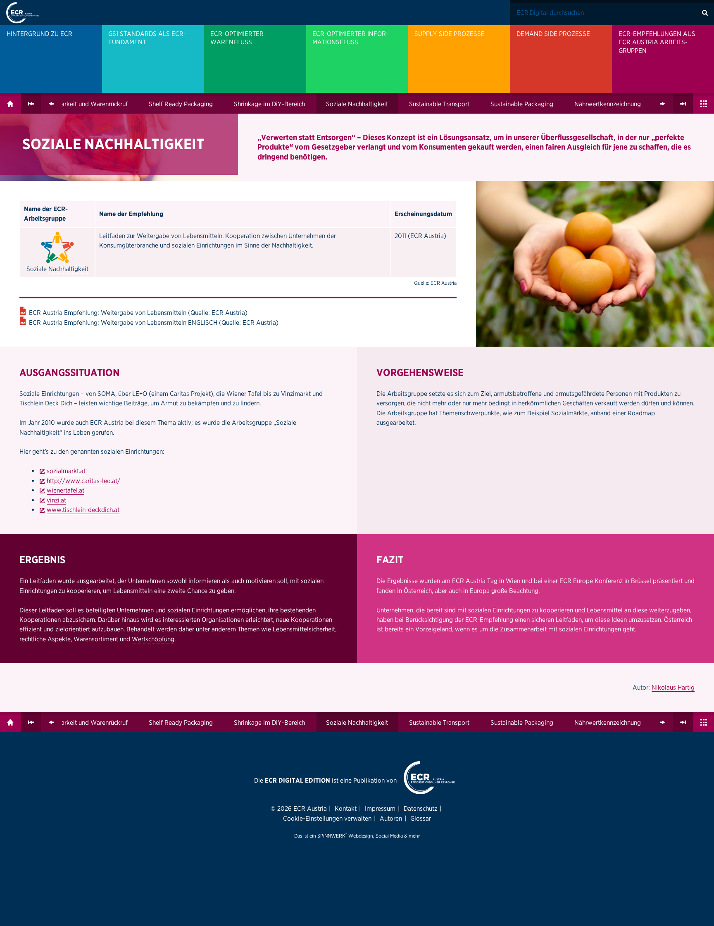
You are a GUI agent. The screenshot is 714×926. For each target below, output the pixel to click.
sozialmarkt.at (66, 471)
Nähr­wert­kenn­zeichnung (607, 104)
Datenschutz (420, 808)
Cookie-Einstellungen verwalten (327, 818)
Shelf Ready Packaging (181, 104)
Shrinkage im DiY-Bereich (269, 104)
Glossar (420, 818)
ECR (59, 209)
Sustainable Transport (439, 104)
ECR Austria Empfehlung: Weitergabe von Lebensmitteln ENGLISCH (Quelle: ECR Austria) (153, 322)
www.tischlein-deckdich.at (83, 510)
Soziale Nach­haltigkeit (357, 104)
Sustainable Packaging (521, 104)
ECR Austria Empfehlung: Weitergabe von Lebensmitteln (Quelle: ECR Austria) (138, 313)
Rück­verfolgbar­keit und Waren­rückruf (76, 104)
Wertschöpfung (153, 639)
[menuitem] (51, 59)
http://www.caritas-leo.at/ (83, 481)
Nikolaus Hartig (673, 687)
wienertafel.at (65, 490)
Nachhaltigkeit (68, 269)
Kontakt (346, 808)
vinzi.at (56, 500)
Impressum (380, 808)
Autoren (391, 818)
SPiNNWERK (331, 836)
